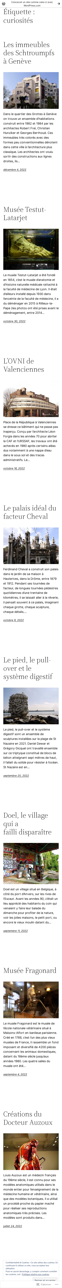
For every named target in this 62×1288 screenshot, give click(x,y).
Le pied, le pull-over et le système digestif (27, 668)
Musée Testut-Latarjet (24, 213)
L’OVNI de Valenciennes (23, 365)
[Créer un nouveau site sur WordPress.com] (31, 3)
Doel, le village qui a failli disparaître (27, 823)
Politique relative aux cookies (35, 1274)
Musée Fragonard (30, 970)
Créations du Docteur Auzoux (28, 1118)
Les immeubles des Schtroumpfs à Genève (28, 52)
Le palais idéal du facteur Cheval (29, 512)
